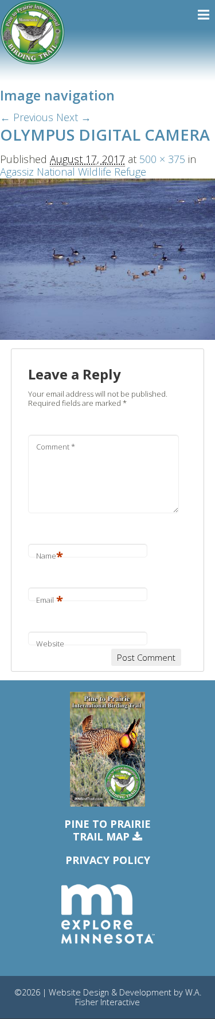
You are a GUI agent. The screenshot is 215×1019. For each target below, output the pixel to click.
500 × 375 (162, 159)
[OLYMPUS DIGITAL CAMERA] (107, 258)
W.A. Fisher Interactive (138, 997)
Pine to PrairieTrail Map (107, 830)
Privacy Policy (107, 860)
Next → (73, 117)
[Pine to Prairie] (32, 32)
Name (49, 555)
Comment (55, 446)
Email (49, 600)
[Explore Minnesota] (108, 914)
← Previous (26, 117)
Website (50, 643)
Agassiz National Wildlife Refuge (73, 172)
